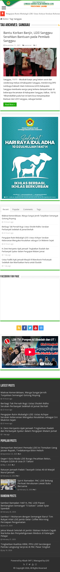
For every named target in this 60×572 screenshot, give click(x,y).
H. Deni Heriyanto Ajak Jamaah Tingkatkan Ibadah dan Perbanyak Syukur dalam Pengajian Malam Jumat (29, 429)
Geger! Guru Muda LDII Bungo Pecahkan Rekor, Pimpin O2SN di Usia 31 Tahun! (26, 460)
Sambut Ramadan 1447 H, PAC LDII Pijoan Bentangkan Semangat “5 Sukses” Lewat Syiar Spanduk (25, 506)
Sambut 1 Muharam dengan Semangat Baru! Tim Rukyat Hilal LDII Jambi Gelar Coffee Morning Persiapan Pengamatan (27, 519)
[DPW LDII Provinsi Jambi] (30, 4)
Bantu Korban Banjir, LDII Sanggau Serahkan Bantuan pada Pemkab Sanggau (28, 37)
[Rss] (18, 327)
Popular (15, 209)
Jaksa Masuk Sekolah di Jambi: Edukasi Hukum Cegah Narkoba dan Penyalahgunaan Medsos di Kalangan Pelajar (28, 533)
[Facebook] (24, 327)
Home (5, 19)
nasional (27, 45)
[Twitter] (30, 327)
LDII (47, 560)
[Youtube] (35, 327)
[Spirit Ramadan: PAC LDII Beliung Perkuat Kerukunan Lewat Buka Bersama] (8, 484)
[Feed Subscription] (59, 25)
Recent (6, 209)
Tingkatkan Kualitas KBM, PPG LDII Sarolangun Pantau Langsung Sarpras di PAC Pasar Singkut (26, 545)
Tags (39, 209)
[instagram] (41, 327)
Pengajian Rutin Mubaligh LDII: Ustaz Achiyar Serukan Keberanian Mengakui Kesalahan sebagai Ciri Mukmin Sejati (29, 417)
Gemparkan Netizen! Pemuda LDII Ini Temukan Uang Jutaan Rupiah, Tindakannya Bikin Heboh (29, 449)
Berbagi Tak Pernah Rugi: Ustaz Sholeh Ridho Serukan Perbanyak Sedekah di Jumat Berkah (25, 405)
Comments (28, 209)
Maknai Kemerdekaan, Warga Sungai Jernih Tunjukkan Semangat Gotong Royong (23, 394)
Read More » (10, 104)
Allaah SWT (27, 560)
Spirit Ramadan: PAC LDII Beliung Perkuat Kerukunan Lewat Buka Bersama (35, 483)
